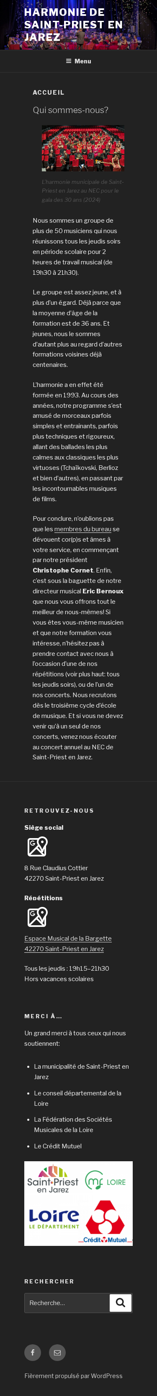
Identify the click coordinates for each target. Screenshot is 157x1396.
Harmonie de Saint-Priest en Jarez (74, 24)
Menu (83, 61)
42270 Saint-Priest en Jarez (64, 949)
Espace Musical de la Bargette (68, 938)
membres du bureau (82, 529)
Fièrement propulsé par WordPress (73, 1375)
